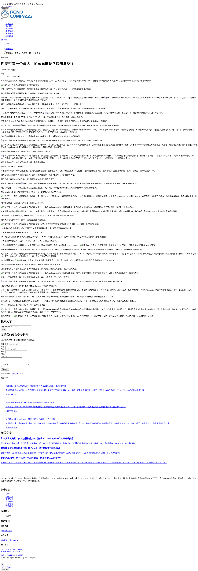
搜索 (3, 329)
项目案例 (9, 24)
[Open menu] (2, 19)
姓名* (3, 347)
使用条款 (12, 555)
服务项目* (5, 344)
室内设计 (9, 26)
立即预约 (5, 369)
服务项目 (9, 31)
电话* (3, 349)
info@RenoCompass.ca (9, 540)
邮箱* (3, 351)
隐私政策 (4, 555)
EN (2, 40)
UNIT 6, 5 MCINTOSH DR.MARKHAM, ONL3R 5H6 (11, 550)
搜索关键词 (5, 327)
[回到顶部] (2, 564)
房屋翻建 (9, 29)
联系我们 (9, 506)
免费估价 (5, 9)
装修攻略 (9, 33)
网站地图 (19, 555)
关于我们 (9, 36)
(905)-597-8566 (6, 6)
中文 (5, 40)
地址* (3, 354)
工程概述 (4, 364)
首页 (7, 494)
